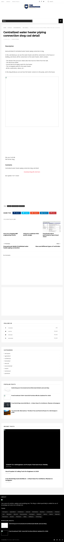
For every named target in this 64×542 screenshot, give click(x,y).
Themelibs (16, 539)
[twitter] (43, 1)
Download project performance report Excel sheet (50, 235)
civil (3, 514)
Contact (8, 1)
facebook (33, 327)
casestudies (49, 512)
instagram (33, 338)
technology (38, 516)
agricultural (7, 356)
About (2, 1)
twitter (33, 331)
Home (4, 27)
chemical (57, 512)
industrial (39, 514)
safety (25, 516)
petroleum (7, 373)
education (9, 514)
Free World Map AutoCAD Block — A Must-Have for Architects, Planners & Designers (35, 403)
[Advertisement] (32, 14)
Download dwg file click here (32, 172)
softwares (31, 516)
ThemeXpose (10, 539)
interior (45, 514)
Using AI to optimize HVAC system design (31, 234)
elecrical (7, 363)
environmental (17, 27)
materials (57, 514)
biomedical (7, 361)
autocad (10, 27)
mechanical (25, 27)
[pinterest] (59, 540)
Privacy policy (15, 1)
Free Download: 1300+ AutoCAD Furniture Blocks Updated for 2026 (31, 395)
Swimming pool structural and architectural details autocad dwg (30, 388)
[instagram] (39, 1)
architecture (8, 358)
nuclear (12, 516)
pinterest (33, 334)
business (42, 512)
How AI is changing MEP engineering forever (10, 234)
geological (31, 514)
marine (6, 368)
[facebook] (41, 1)
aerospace (7, 353)
